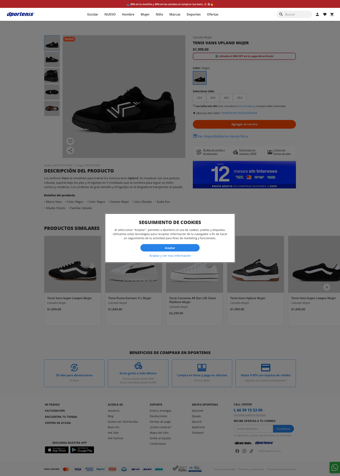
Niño (159, 14)
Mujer (145, 14)
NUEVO (110, 14)
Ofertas (212, 14)
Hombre (128, 14)
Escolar (92, 14)
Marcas (174, 14)
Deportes (194, 14)
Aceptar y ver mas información (170, 255)
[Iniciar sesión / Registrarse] (317, 14)
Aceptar (170, 247)
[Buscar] (281, 14)
